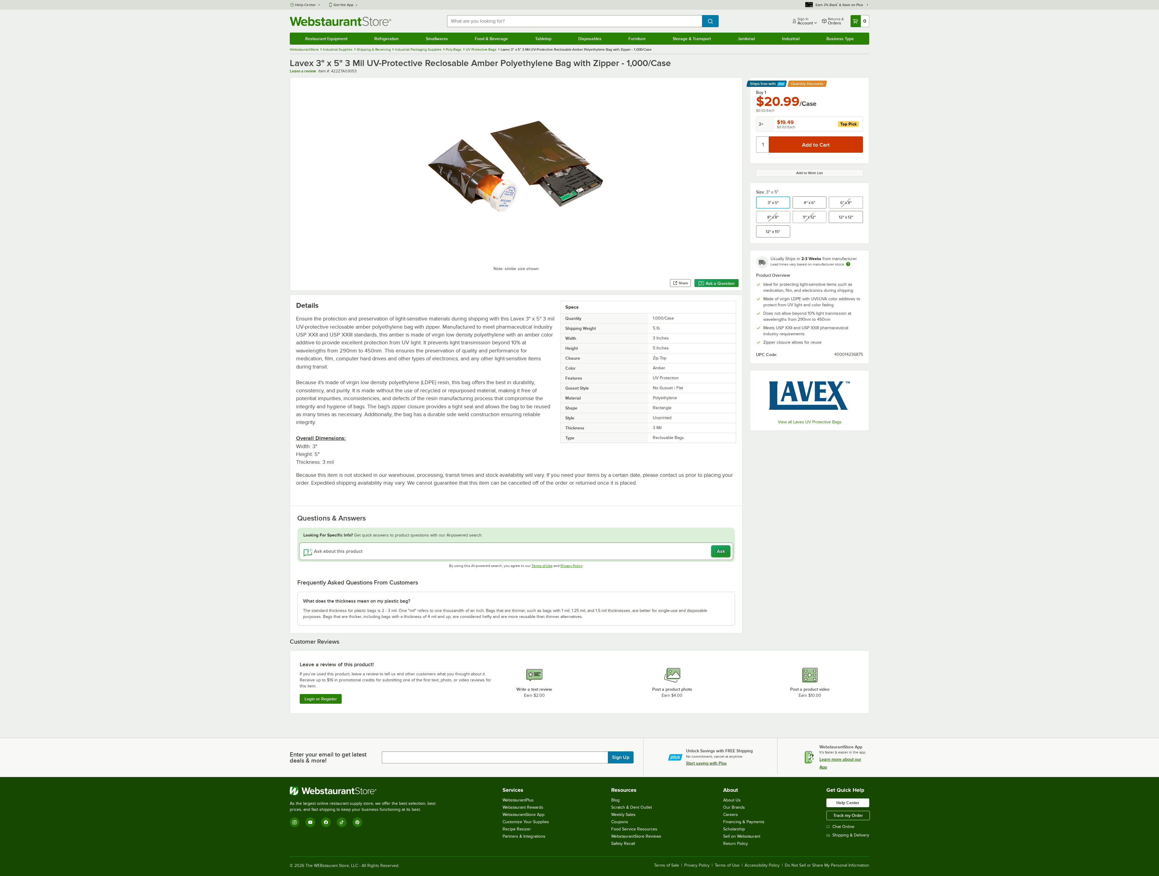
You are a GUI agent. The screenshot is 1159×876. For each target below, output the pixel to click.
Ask (721, 551)
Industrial (791, 38)
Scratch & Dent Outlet (631, 807)
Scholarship (734, 829)
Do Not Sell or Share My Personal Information (827, 865)
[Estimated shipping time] (848, 264)
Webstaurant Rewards (523, 807)
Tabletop (543, 38)
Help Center (305, 5)
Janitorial (746, 38)
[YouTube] (310, 822)
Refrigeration (386, 38)
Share (683, 283)
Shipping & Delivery (850, 835)
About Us (732, 800)
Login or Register (321, 698)
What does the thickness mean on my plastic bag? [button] (356, 601)
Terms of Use (542, 566)
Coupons (619, 822)
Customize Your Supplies (526, 822)
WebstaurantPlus (518, 800)
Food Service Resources (634, 829)
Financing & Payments (744, 822)
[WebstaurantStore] (365, 791)
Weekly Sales (623, 814)
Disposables (590, 38)
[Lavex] (809, 395)
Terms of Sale (666, 865)
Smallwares (437, 38)
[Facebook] (326, 822)
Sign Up (620, 757)
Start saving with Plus (706, 763)
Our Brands (734, 807)
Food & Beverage (491, 38)
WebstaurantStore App (523, 814)
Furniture (637, 38)
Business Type (840, 38)
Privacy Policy (571, 566)
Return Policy (735, 843)
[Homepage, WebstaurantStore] (340, 21)
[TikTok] (341, 822)
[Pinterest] (357, 822)
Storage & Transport (692, 38)
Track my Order (848, 815)
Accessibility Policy (762, 865)
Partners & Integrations (524, 836)
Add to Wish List (809, 173)
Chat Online (843, 826)
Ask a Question (720, 283)
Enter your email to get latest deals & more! (328, 757)
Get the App (343, 5)
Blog (615, 800)
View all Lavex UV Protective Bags (809, 422)
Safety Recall (623, 843)
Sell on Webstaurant (741, 836)
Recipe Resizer (517, 829)
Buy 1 (761, 92)
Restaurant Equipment (326, 38)
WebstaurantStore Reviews (636, 836)
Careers (730, 814)
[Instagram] (294, 822)
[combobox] (574, 21)
